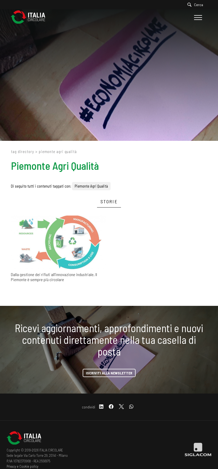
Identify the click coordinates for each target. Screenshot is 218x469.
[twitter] (121, 407)
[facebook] (111, 407)
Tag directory (22, 151)
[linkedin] (101, 407)
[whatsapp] (131, 407)
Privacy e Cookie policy (22, 466)
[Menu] (197, 17)
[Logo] (31, 17)
